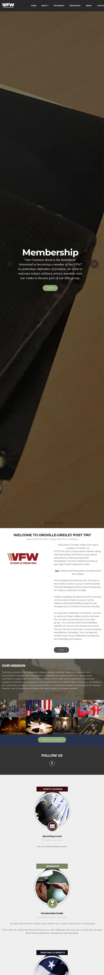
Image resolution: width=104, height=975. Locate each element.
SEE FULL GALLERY (52, 740)
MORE (61, 650)
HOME (33, 6)
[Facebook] (52, 763)
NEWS (88, 6)
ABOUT (44, 6)
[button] (9, 264)
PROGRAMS (58, 6)
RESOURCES (75, 6)
